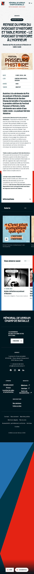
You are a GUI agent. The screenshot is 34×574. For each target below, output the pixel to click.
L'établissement (8, 385)
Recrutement (15, 416)
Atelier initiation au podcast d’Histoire (14, 292)
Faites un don (17, 406)
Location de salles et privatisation (8, 391)
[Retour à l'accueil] (3, 3)
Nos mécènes (17, 403)
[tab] (10, 570)
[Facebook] (11, 370)
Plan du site (22, 420)
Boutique (24, 388)
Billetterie (24, 385)
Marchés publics (25, 416)
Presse (8, 388)
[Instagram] (15, 370)
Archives (17, 15)
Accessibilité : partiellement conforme (13, 423)
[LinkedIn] (23, 370)
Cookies (17, 427)
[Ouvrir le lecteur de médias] (6, 239)
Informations (8, 199)
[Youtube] (19, 370)
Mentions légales (13, 420)
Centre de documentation (24, 392)
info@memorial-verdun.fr (17, 366)
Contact (6, 416)
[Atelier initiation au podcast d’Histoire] (16, 277)
